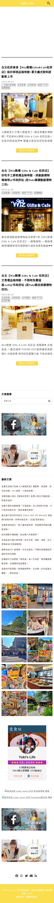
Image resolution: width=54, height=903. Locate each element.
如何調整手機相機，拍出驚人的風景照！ (20, 534)
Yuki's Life (27, 3)
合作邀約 (26, 298)
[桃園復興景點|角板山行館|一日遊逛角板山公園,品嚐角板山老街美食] (14, 623)
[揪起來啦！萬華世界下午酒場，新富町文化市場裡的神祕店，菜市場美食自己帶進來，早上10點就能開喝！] (14, 704)
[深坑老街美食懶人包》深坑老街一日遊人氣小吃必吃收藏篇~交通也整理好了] (14, 597)
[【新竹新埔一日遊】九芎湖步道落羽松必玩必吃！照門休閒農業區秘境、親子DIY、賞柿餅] (39, 650)
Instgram (21, 876)
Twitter (26, 876)
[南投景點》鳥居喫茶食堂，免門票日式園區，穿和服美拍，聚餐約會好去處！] (39, 704)
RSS (36, 876)
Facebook (16, 876)
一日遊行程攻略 (8, 85)
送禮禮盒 (6, 88)
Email (31, 876)
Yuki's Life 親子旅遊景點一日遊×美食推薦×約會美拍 (30, 890)
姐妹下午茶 (43, 85)
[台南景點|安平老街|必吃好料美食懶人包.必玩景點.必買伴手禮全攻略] (14, 677)
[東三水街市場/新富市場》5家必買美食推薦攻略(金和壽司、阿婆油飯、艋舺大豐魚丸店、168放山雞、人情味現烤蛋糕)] (14, 650)
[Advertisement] (27, 32)
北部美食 (22, 85)
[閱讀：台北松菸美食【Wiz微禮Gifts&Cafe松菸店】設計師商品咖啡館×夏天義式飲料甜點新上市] (27, 126)
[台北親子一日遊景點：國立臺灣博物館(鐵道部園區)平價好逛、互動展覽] (39, 597)
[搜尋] (49, 401)
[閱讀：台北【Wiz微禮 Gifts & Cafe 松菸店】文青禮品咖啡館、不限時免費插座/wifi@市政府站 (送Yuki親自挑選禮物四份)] (27, 339)
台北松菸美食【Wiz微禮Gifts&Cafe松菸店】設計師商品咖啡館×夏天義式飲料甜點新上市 (27, 72)
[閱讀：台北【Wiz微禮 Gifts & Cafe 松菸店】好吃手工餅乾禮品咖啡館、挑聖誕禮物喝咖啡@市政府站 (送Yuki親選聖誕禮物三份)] (27, 231)
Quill (30, 893)
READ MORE (27, 150)
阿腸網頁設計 (32, 897)
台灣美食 (32, 85)
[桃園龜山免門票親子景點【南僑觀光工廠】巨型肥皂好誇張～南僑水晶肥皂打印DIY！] (39, 623)
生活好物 (6, 301)
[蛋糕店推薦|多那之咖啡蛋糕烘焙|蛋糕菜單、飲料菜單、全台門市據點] (39, 677)
